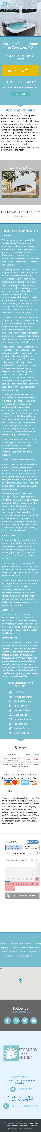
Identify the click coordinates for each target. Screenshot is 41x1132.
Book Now (16, 70)
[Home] (7, 4)
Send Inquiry (24, 1089)
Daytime (24, 1106)
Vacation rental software (14, 1123)
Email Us (19, 94)
